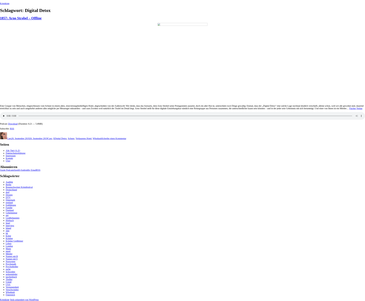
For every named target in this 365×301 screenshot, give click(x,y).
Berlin (8, 184)
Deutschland (11, 190)
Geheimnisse (11, 213)
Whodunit (97, 138)
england (9, 202)
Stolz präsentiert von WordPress (24, 299)
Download (13, 124)
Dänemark (10, 200)
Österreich (10, 295)
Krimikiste (4, 3)
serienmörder (11, 274)
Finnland (10, 210)
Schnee (71, 138)
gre (7, 215)
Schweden (10, 272)
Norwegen (10, 261)
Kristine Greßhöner (14, 241)
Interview (10, 225)
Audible (9, 182)
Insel (8, 223)
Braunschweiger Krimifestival (19, 187)
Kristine (9, 238)
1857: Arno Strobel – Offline (21, 18)
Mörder (9, 254)
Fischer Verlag (355, 108)
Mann (8, 248)
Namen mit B (12, 256)
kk (7, 233)
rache (8, 269)
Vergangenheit (12, 287)
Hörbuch (10, 220)
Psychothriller (12, 266)
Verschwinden (12, 289)
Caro (9, 138)
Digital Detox (60, 138)
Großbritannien (12, 218)
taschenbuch (11, 277)
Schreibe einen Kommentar (114, 138)
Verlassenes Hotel (84, 138)
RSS (12, 128)
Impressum (11, 155)
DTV (8, 197)
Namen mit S (12, 259)
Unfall (8, 282)
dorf (7, 192)
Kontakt (9, 158)
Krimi (8, 236)
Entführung (11, 205)
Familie (9, 207)
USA (8, 284)
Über (8, 161)
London (9, 246)
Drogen (9, 195)
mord (8, 251)
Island (8, 228)
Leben (8, 243)
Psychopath (11, 264)
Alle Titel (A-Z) (13, 150)
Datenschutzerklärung (15, 153)
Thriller (9, 279)
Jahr (7, 231)
